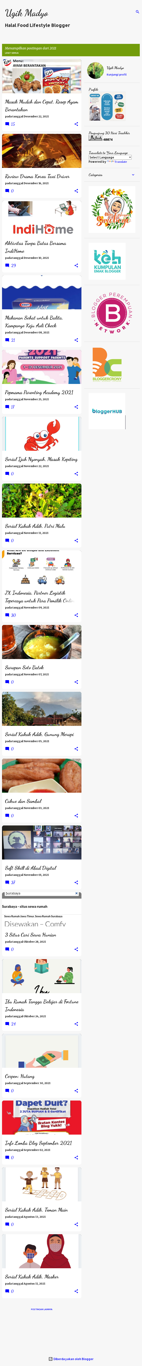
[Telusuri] (137, 11)
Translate (120, 161)
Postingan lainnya (41, 1309)
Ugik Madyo (26, 13)
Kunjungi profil (117, 74)
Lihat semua (12, 53)
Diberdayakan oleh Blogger (73, 1359)
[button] (76, 124)
